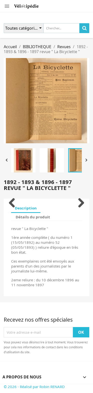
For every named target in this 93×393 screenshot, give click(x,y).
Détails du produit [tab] (33, 216)
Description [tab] (26, 208)
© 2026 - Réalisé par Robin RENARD (34, 386)
